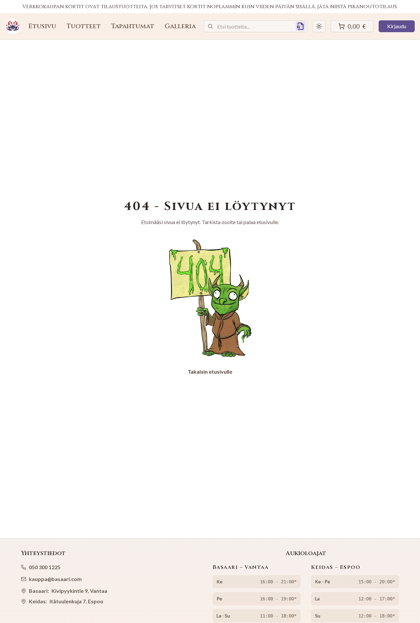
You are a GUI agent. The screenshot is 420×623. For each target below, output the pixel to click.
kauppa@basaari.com (55, 579)
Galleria (180, 26)
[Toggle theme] (319, 26)
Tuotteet (84, 26)
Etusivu (42, 26)
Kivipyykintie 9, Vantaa (79, 591)
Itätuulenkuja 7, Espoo (76, 601)
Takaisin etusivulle (210, 371)
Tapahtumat (132, 26)
